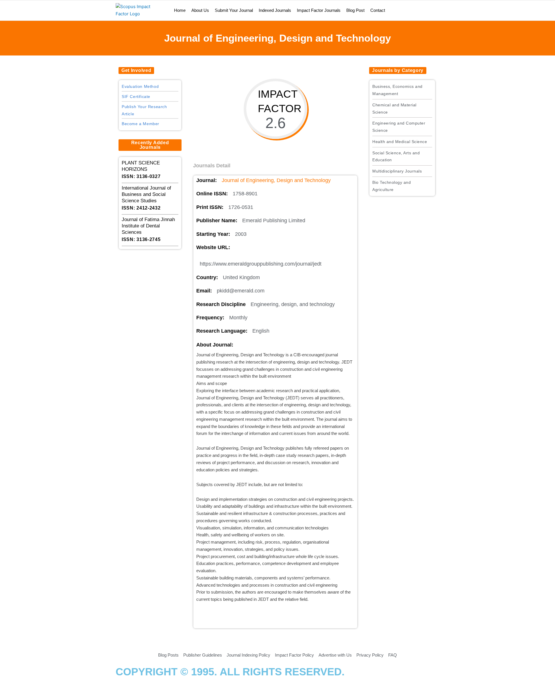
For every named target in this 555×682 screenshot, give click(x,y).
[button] (136, 70)
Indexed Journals (275, 10)
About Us (200, 10)
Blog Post (355, 10)
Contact (377, 10)
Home (180, 10)
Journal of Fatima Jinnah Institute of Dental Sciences (148, 226)
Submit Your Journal (234, 10)
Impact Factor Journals (319, 10)
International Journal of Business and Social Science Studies (146, 194)
